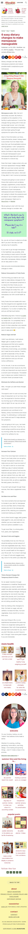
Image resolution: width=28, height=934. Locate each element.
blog (8, 31)
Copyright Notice (14, 899)
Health (13, 31)
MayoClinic (4, 201)
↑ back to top (14, 882)
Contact (14, 914)
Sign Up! (4, 907)
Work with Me (14, 917)
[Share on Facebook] (3, 57)
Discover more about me (9, 755)
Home (3, 31)
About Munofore (14, 891)
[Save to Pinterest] (19, 57)
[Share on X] (6, 57)
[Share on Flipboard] (16, 57)
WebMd (12, 201)
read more (4, 26)
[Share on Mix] (13, 57)
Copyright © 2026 (14, 928)
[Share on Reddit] (9, 57)
